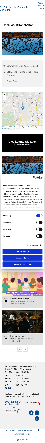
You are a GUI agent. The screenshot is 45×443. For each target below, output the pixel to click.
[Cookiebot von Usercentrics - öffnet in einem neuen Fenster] (32, 177)
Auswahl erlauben (22, 258)
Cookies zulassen (22, 252)
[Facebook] (37, 413)
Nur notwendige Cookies (22, 264)
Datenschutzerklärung (26, 430)
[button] (39, 13)
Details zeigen (32, 245)
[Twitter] (31, 413)
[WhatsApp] (37, 419)
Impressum (10, 430)
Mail (42, 8)
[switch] (39, 222)
